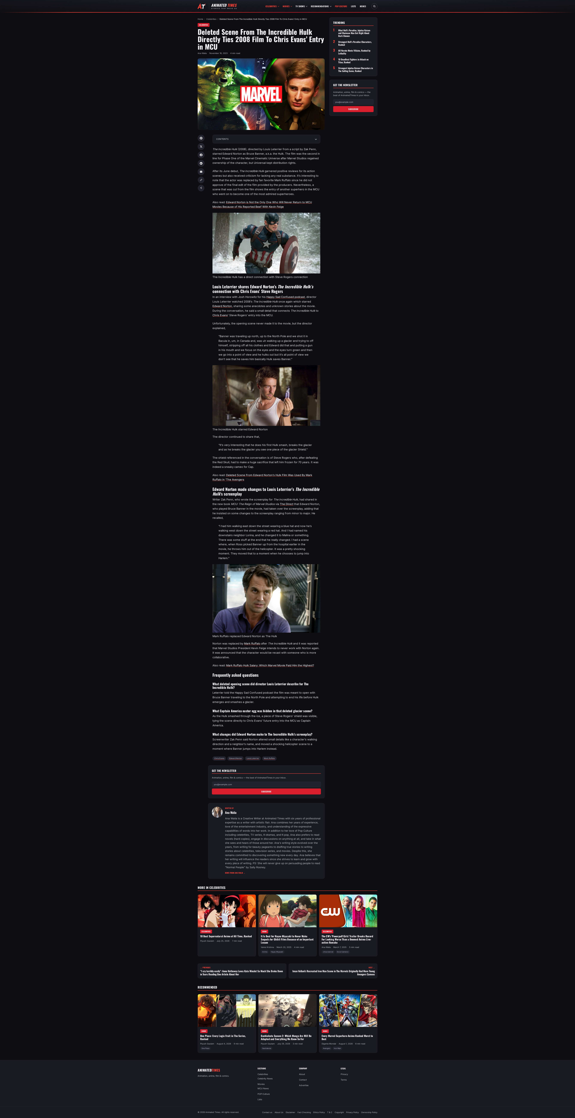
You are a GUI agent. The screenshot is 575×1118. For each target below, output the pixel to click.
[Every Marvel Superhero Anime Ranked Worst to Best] (348, 1010)
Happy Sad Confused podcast (285, 296)
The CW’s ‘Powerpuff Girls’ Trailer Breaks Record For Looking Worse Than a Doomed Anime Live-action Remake (347, 939)
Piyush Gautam (207, 941)
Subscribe (266, 791)
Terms (344, 1079)
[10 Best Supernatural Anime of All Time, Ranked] (227, 911)
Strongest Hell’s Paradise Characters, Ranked (355, 43)
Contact (303, 1079)
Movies (286, 6)
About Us (279, 1112)
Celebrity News (265, 1078)
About (302, 1074)
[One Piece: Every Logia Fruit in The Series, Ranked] (227, 1010)
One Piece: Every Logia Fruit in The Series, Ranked (223, 1037)
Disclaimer (290, 1112)
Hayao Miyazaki (277, 952)
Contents (222, 139)
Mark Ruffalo (252, 643)
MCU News (263, 1088)
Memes (363, 6)
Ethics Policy (319, 1112)
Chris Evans (220, 315)
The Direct (286, 504)
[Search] (374, 6)
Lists (353, 6)
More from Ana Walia (235, 873)
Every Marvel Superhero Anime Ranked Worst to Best (347, 1037)
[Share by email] (201, 171)
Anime (264, 931)
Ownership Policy (369, 1112)
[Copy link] (201, 180)
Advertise (303, 1085)
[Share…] (201, 188)
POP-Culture (341, 6)
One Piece (205, 1048)
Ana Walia (202, 53)
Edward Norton (222, 306)
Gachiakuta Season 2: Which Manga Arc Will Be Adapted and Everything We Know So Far (286, 1037)
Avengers (326, 1048)
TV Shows (300, 6)
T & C (329, 1112)
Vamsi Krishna (267, 947)
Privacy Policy (352, 1112)
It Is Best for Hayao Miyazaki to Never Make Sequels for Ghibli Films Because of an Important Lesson (287, 939)
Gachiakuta (266, 1048)
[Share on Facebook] (201, 154)
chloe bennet (328, 952)
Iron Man (337, 1048)
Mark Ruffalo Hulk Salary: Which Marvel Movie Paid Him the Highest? (270, 665)
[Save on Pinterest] (201, 138)
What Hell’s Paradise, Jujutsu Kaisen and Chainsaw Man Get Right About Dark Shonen (354, 33)
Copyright (339, 1112)
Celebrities (271, 6)
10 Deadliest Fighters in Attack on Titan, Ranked (353, 61)
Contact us (267, 1112)
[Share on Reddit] (201, 163)
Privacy (344, 1074)
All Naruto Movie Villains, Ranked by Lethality (354, 52)
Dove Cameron (343, 952)
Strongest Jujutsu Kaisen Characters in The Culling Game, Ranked (355, 69)
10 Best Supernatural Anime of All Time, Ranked (226, 936)
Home (200, 19)
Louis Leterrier (253, 758)
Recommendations (320, 6)
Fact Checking (304, 1112)
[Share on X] (201, 146)
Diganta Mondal (329, 1043)
